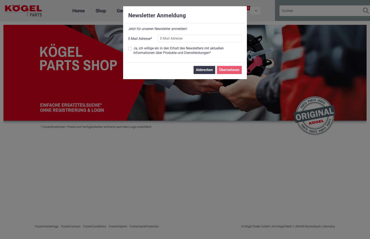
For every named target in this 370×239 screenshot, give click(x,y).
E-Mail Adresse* (140, 39)
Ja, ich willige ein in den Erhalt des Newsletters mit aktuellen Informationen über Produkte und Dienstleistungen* (178, 50)
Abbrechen (204, 70)
